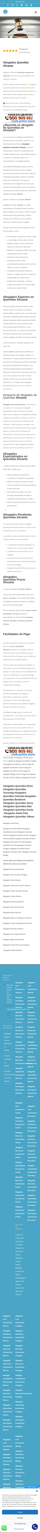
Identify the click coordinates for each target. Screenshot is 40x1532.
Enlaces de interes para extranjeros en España (19, 1240)
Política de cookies (19, 1529)
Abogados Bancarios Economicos (20, 1060)
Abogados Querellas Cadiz (12, 852)
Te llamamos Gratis (32, 1488)
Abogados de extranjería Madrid (20, 1251)
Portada (9, 35)
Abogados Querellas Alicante (25, 838)
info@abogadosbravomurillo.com (9, 1009)
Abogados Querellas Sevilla (18, 835)
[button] (37, 1491)
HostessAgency (20, 1278)
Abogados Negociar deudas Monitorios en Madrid (7, 1042)
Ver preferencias (20, 1523)
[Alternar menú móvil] (36, 12)
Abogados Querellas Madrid (13, 829)
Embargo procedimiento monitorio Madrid (7, 1076)
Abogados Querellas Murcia (20, 848)
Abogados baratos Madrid (18, 1261)
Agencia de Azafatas (19, 1293)
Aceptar (20, 1512)
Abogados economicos (11, 823)
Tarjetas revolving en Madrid (7, 1061)
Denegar (20, 1518)
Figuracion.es (20, 1288)
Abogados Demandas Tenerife (13, 842)
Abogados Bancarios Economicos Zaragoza (23, 1393)
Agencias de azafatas (19, 1283)
